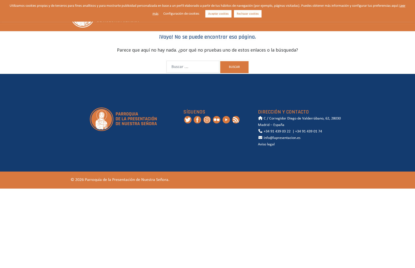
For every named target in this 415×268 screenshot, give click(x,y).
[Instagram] (207, 120)
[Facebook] (197, 120)
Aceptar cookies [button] (218, 13)
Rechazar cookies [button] (248, 13)
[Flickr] (216, 120)
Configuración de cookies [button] (181, 14)
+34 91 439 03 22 (277, 131)
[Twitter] (187, 120)
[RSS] (236, 120)
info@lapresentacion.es (281, 138)
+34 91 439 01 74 (308, 131)
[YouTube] (226, 120)
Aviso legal (266, 144)
